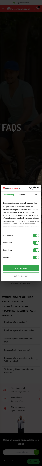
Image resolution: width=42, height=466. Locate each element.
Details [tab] (22, 195)
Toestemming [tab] (8, 195)
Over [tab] (35, 195)
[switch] (36, 243)
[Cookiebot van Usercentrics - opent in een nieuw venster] (29, 188)
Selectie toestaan (21, 276)
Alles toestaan (21, 268)
